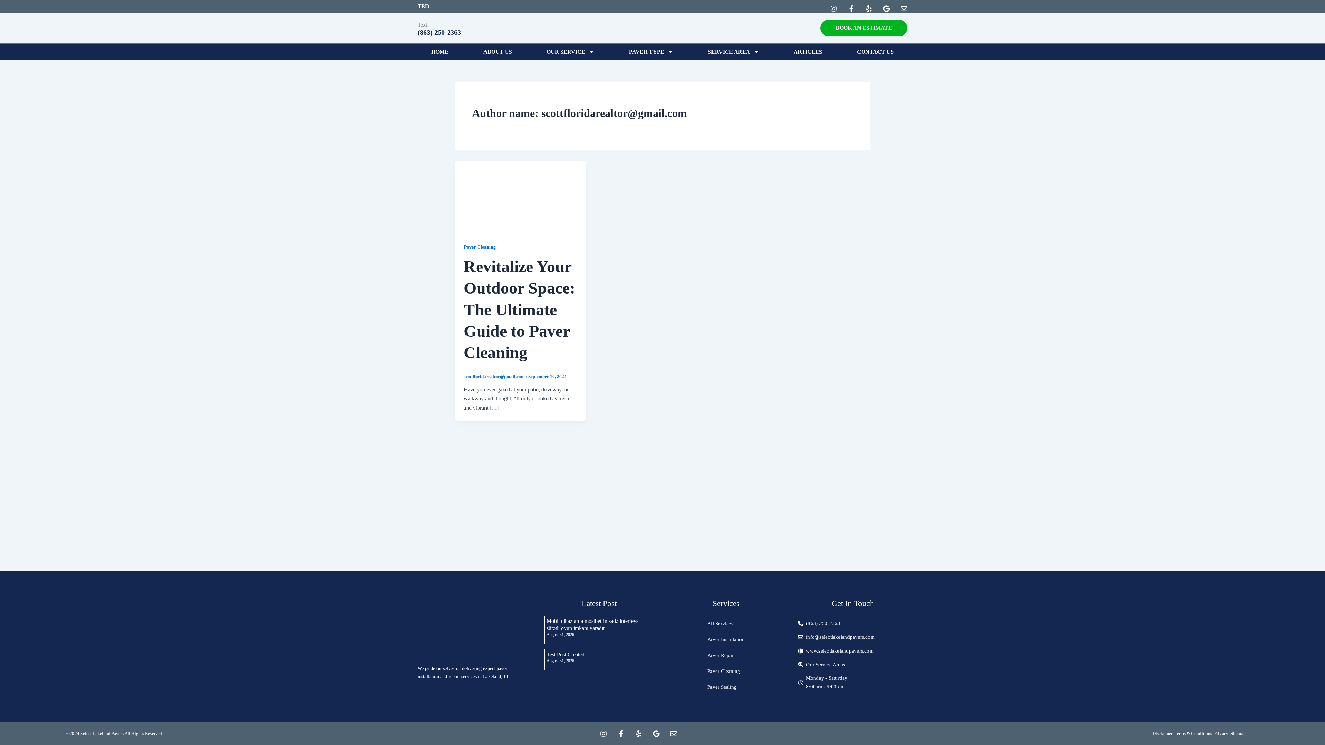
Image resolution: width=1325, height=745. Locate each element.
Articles (808, 52)
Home (440, 52)
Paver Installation (726, 639)
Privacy (1221, 733)
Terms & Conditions (1193, 733)
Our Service (566, 52)
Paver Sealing (722, 687)
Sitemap (1238, 733)
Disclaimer (1162, 733)
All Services (720, 623)
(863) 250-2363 (439, 32)
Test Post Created (566, 654)
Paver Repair (721, 655)
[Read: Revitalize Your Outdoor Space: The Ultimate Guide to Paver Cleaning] (520, 197)
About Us (497, 52)
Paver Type (646, 52)
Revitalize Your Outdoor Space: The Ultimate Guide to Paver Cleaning (519, 309)
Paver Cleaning (480, 247)
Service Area (729, 52)
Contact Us (875, 52)
